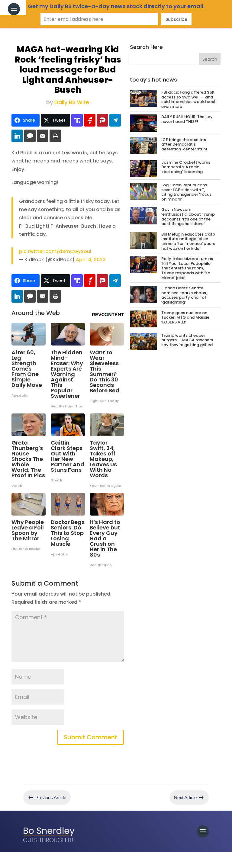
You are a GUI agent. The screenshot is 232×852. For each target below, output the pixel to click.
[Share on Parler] (102, 120)
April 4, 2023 (91, 259)
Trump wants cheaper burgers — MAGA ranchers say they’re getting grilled (187, 340)
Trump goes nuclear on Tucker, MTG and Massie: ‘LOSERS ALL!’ (185, 317)
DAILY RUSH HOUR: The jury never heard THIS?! (187, 119)
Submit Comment (90, 737)
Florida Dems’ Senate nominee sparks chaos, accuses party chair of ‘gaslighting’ (184, 295)
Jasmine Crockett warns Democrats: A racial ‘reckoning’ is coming (185, 167)
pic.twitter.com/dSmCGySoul (55, 251)
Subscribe (176, 19)
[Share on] (30, 136)
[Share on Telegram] (115, 120)
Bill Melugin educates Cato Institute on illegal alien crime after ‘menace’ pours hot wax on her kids (188, 241)
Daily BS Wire (71, 102)
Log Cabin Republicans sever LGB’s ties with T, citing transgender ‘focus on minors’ (186, 192)
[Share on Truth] (77, 120)
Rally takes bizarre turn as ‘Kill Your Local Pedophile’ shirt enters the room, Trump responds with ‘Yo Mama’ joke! (187, 268)
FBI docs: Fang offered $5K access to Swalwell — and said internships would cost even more (188, 99)
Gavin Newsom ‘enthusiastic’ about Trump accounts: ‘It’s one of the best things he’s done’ (188, 217)
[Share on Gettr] (89, 120)
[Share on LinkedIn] (17, 136)
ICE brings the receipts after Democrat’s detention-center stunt (184, 144)
